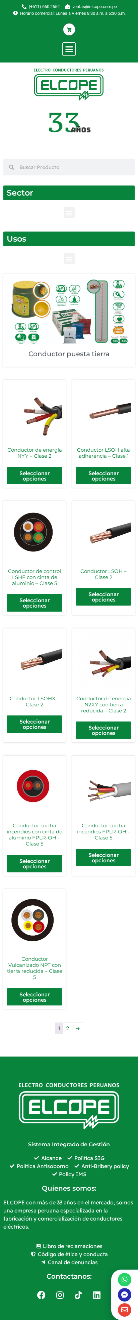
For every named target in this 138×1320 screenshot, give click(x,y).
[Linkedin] (96, 1294)
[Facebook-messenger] (124, 1295)
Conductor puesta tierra (69, 354)
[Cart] (69, 29)
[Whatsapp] (124, 1279)
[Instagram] (60, 1294)
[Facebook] (41, 1294)
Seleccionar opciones (34, 476)
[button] (69, 49)
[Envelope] (124, 1310)
